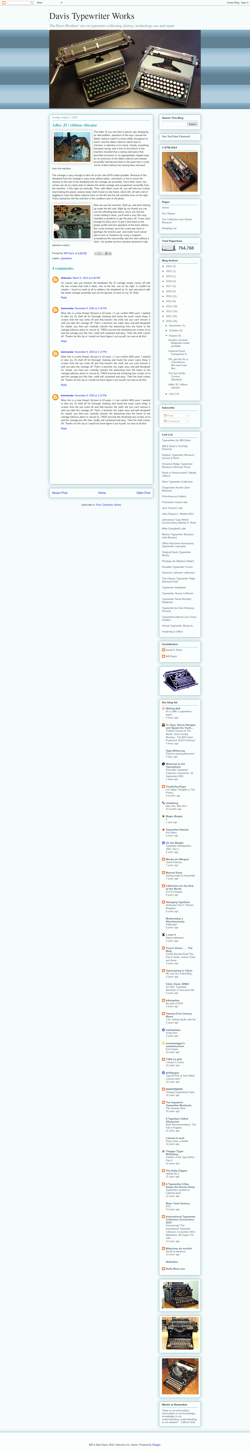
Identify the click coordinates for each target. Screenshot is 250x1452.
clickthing (172, 803)
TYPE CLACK (174, 1059)
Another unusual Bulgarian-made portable (179, 343)
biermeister (67, 308)
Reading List (169, 228)
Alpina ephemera (175, 937)
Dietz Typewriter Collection (177, 481)
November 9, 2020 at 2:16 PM (91, 308)
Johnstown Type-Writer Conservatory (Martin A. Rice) (179, 521)
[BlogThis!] (99, 253)
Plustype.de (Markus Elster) (178, 561)
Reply (64, 297)
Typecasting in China (179, 970)
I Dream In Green (175, 1062)
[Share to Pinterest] (110, 253)
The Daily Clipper (176, 1170)
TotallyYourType (176, 786)
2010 (169, 321)
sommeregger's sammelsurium (175, 1045)
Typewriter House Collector (177, 593)
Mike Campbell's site (174, 528)
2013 (169, 306)
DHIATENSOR (174, 1089)
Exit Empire (172, 1049)
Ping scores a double (177, 1141)
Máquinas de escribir (179, 1248)
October (174, 330)
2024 (169, 266)
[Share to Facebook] (106, 253)
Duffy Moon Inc (175, 1268)
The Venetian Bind (175, 1108)
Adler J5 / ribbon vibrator (177, 386)
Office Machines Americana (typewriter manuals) (178, 545)
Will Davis (171, 656)
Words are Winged (177, 859)
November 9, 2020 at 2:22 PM (91, 395)
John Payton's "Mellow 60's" (178, 513)
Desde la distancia (175, 1251)
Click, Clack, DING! (177, 983)
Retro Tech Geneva (178, 1203)
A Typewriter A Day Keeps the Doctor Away (180, 1185)
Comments (173, 421)
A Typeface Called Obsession (177, 1120)
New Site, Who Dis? (176, 806)
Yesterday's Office (172, 631)
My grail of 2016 (174, 1003)
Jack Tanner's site (172, 508)
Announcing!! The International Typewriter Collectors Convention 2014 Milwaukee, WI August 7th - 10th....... (180, 1231)
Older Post (143, 492)
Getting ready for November (180, 875)
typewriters (66, 258)
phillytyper (172, 1072)
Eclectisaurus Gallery (174, 496)
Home (102, 492)
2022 (169, 271)
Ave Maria (171, 832)
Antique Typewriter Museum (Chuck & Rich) (178, 456)
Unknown (66, 278)
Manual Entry (174, 872)
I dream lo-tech (175, 1138)
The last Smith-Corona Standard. (177, 376)
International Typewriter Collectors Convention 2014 (180, 1219)
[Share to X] (103, 253)
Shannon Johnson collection (178, 572)
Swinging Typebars (178, 902)
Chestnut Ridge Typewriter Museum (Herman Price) (177, 465)
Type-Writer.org (175, 750)
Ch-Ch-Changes (174, 891)
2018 (169, 281)
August (173, 335)
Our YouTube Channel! (176, 136)
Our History (168, 213)
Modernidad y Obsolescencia (175, 920)
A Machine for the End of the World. (179, 887)
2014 (169, 301)
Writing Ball (173, 708)
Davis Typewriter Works (92, 15)
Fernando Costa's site (174, 502)
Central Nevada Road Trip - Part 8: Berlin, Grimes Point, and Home (181, 957)
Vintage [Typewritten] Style (180, 1092)
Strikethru (172, 1261)
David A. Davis (174, 649)
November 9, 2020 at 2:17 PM (91, 352)
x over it (171, 934)
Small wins (171, 1033)
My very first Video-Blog (178, 973)
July (171, 393)
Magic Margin (174, 816)
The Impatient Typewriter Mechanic (179, 1104)
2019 (169, 276)
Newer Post (59, 492)
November (175, 325)
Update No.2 (172, 1173)
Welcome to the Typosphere (175, 765)
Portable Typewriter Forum (177, 566)
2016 (169, 291)
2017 (169, 286)
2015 (169, 296)
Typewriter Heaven (177, 829)
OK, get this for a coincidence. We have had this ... (178, 364)
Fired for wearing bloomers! (180, 753)
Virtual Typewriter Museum (177, 625)
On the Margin (175, 842)
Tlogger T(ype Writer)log (174, 1153)
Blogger (156, 1444)
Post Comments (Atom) (108, 504)
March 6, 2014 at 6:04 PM (86, 278)
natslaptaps (173, 1029)
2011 (169, 316)
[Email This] (96, 253)
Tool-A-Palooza (174, 862)
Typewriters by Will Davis (176, 440)
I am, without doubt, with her (181, 1019)
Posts (169, 415)
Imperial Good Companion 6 (177, 352)
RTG (168, 1206)
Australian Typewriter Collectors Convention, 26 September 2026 (179, 773)
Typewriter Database (174, 587)
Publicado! (171, 924)
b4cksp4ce (172, 1000)
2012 (169, 311)
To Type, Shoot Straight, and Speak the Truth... (181, 726)
